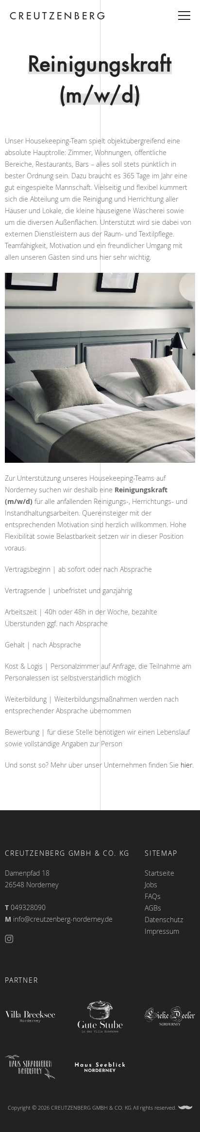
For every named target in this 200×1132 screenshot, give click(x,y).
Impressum (162, 931)
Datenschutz (164, 919)
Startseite (159, 873)
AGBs (153, 907)
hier (186, 765)
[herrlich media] (185, 1107)
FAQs (153, 896)
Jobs (151, 884)
